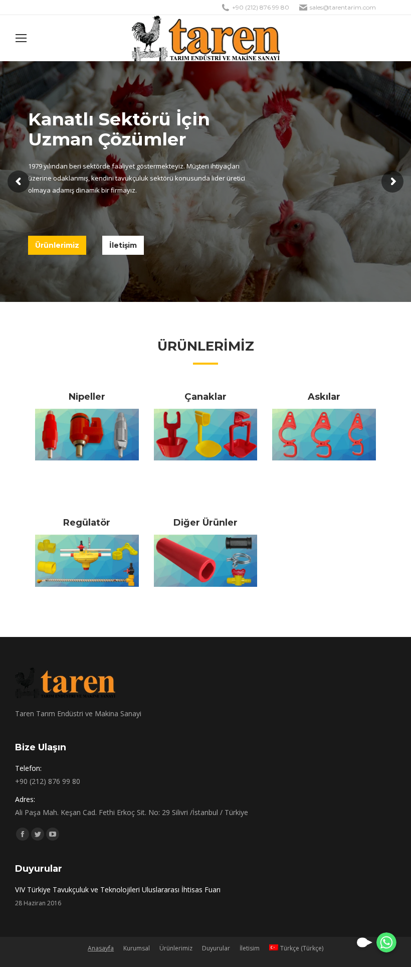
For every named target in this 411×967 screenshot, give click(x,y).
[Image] (87, 434)
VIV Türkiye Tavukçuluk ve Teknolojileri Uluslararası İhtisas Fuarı (118, 889)
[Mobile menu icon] (21, 38)
